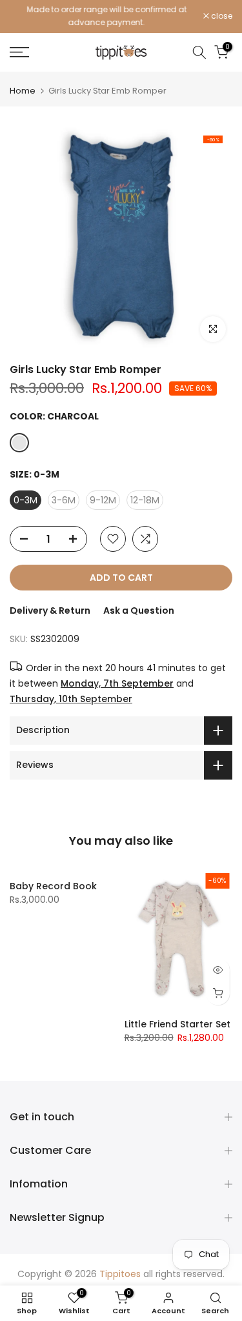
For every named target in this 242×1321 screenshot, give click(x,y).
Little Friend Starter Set (177, 1024)
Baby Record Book (53, 886)
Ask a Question (138, 610)
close (220, 16)
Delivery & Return (50, 610)
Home (22, 90)
